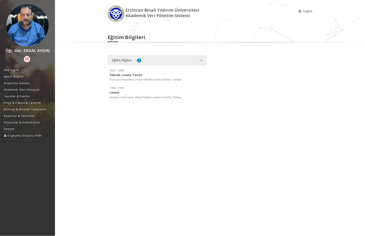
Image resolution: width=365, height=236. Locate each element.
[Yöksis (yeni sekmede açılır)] (27, 59)
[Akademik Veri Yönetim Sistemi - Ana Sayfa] (116, 13)
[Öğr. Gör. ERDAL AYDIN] (27, 25)
